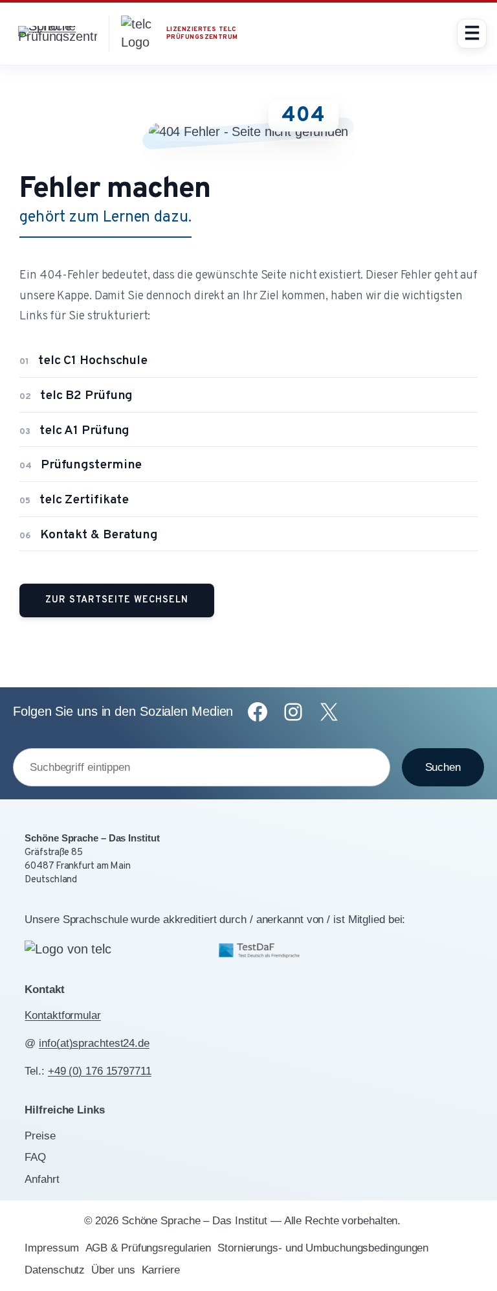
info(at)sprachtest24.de (94, 1043)
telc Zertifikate (74, 500)
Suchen (443, 767)
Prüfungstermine (80, 465)
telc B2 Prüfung (76, 396)
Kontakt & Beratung (88, 535)
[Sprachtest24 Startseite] (57, 33)
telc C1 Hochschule (83, 361)
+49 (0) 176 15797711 (99, 1071)
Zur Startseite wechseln (116, 600)
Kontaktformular (63, 1015)
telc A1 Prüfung (74, 431)
